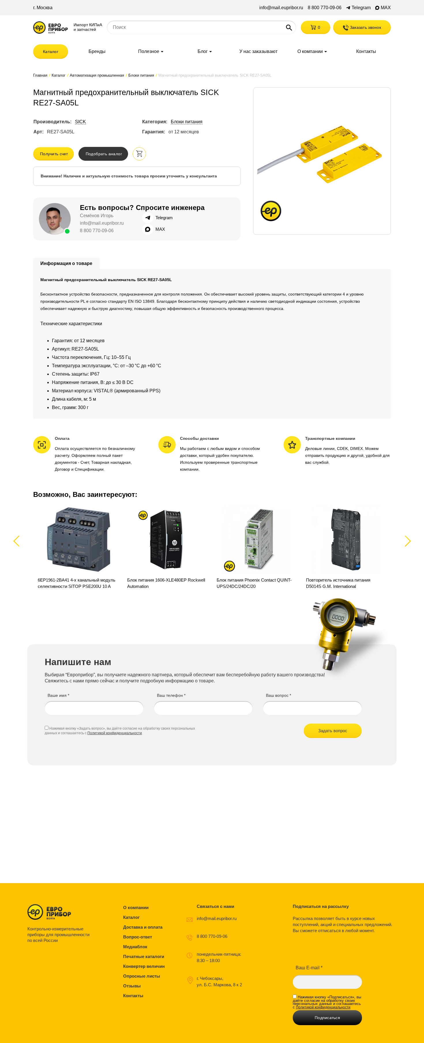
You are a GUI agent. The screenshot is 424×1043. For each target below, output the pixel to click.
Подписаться (327, 1017)
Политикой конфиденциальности (114, 733)
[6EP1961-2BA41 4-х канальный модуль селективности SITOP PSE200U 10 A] (78, 547)
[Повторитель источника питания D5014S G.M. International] (346, 547)
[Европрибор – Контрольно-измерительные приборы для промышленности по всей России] (59, 912)
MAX (386, 7)
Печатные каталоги (143, 956)
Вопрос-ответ (137, 936)
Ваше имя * (58, 695)
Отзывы (132, 985)
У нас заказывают (258, 51)
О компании (310, 51)
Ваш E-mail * (309, 967)
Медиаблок (135, 946)
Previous (19, 540)
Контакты (366, 51)
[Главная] (50, 27)
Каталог (50, 51)
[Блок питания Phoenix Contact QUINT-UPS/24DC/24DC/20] (256, 547)
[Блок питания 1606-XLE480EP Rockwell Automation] (167, 547)
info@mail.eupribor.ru (281, 7)
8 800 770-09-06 (325, 7)
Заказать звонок (365, 27)
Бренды (97, 51)
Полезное (148, 51)
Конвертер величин (144, 966)
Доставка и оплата (142, 927)
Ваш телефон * (171, 695)
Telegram (361, 7)
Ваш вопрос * (278, 695)
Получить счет (54, 154)
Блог (203, 51)
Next (407, 540)
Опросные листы (141, 976)
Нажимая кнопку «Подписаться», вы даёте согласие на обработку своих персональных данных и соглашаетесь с (327, 1002)
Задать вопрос (332, 730)
